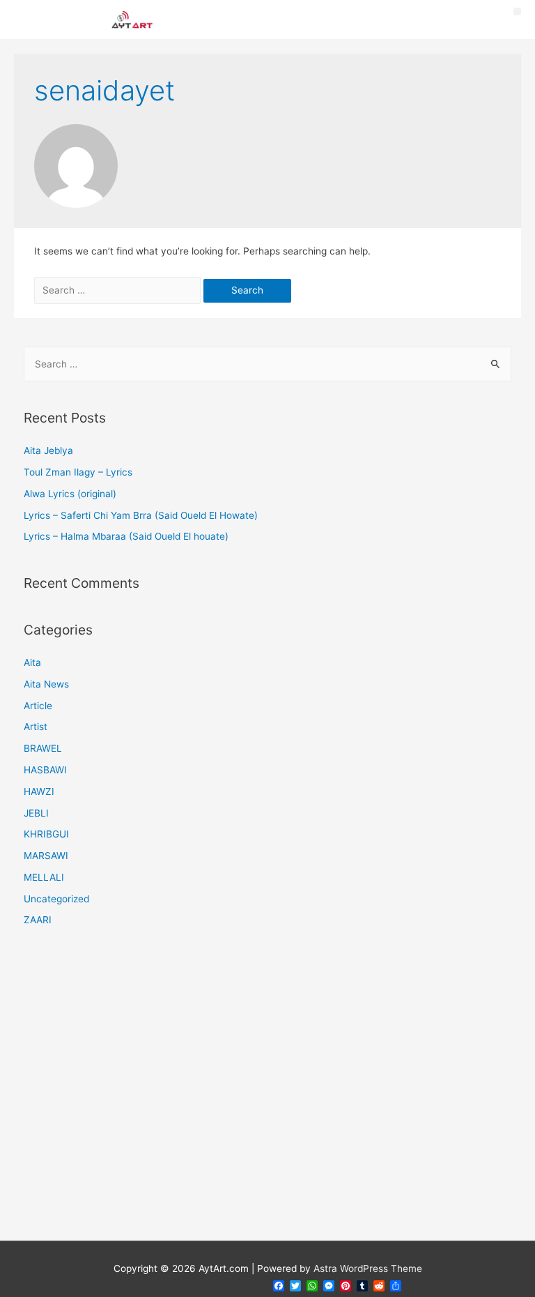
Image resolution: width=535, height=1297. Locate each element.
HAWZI (39, 791)
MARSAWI (46, 855)
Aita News (46, 684)
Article (38, 705)
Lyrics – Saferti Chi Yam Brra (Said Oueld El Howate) (141, 515)
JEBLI (36, 813)
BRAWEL (43, 748)
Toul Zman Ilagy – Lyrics (78, 472)
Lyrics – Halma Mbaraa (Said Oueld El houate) (126, 536)
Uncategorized (56, 898)
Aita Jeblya (48, 450)
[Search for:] (118, 290)
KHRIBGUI (46, 834)
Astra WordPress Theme (367, 1268)
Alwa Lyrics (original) (70, 493)
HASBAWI (45, 769)
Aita (32, 662)
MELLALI (44, 877)
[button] (517, 11)
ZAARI (38, 919)
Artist (35, 726)
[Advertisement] (268, 1092)
